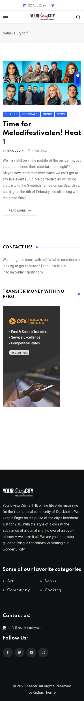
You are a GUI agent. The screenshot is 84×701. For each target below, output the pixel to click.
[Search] (78, 16)
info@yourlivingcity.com (26, 627)
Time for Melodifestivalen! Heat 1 (42, 133)
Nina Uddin (15, 150)
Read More (17, 210)
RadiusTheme (44, 692)
